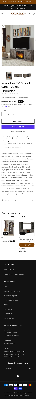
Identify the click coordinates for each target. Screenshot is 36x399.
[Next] (34, 76)
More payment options (18, 131)
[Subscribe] (30, 368)
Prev (13, 217)
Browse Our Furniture (12, 291)
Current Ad (8, 314)
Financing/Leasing (11, 300)
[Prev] (2, 76)
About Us (7, 305)
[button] (2, 13)
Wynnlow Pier (6, 238)
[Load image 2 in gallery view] (18, 76)
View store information (12, 148)
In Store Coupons (10, 296)
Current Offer (9, 318)
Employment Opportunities (14, 274)
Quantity (4, 110)
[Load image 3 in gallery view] (27, 76)
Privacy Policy (9, 270)
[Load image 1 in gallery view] (9, 76)
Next (23, 217)
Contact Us (8, 309)
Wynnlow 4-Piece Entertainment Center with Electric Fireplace (26, 239)
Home (6, 287)
